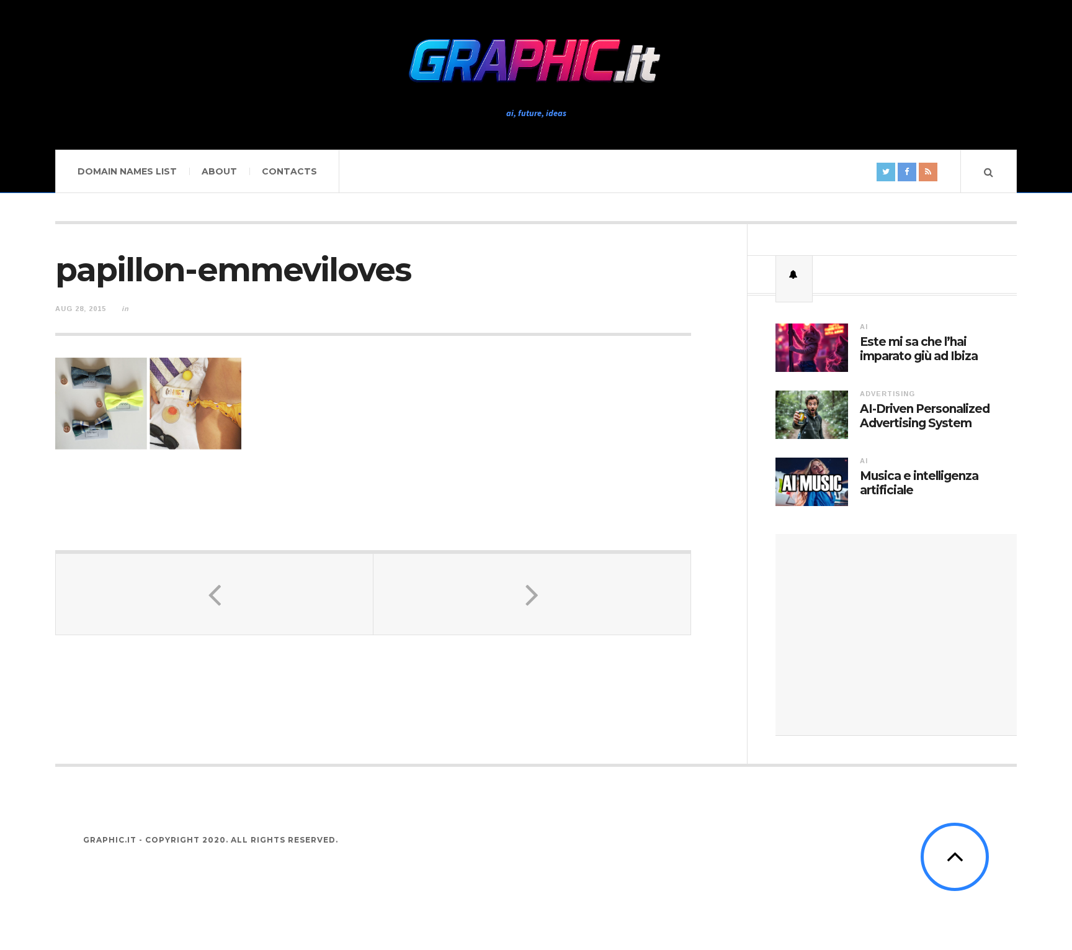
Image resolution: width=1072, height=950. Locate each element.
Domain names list (127, 171)
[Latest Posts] (794, 274)
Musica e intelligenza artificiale (919, 483)
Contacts (289, 171)
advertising (887, 393)
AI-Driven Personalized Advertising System (924, 416)
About (219, 171)
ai (864, 326)
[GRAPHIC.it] (536, 61)
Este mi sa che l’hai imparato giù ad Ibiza (919, 349)
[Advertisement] (896, 635)
